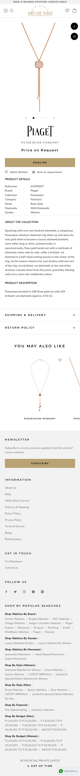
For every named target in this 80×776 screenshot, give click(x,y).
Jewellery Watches (42, 710)
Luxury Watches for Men (19, 643)
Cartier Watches (14, 619)
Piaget (37, 632)
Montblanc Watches (17, 632)
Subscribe (40, 463)
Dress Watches (54, 670)
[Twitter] (15, 591)
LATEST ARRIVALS (40, 674)
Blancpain (24, 628)
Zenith (66, 628)
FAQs (8, 494)
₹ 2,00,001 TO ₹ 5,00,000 (20, 721)
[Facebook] (6, 591)
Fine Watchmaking (16, 710)
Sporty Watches (14, 674)
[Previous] (25, 118)
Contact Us (11, 568)
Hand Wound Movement (49, 654)
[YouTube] (33, 591)
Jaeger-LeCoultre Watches (45, 623)
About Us (10, 488)
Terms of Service (15, 526)
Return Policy (13, 513)
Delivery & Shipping (17, 507)
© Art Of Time (40, 765)
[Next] (54, 118)
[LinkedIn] (42, 591)
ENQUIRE (40, 162)
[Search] (12, 10)
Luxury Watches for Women (54, 643)
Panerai (49, 632)
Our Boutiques (13, 561)
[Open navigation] (6, 10)
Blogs (8, 533)
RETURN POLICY (20, 327)
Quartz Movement (15, 659)
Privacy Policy (13, 520)
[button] (16, 172)
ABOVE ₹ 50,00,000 (54, 730)
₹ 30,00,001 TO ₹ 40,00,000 (39, 725)
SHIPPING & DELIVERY (25, 315)
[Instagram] (24, 591)
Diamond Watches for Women (23, 670)
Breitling (53, 628)
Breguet (39, 628)
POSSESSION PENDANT (40, 418)
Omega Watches (15, 623)
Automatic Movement (18, 654)
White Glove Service (17, 501)
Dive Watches (59, 690)
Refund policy (13, 539)
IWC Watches (61, 619)
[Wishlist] (67, 10)
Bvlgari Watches (39, 619)
